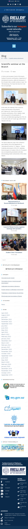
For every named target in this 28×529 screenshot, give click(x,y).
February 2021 (6, 345)
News (14, 71)
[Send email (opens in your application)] (18, 4)
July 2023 (4, 317)
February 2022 (6, 336)
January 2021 (5, 347)
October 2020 (5, 354)
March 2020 (5, 362)
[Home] (1, 58)
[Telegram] (20, 4)
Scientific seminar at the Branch (16, 58)
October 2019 (5, 373)
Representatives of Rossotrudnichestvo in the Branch (14, 202)
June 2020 (4, 358)
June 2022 (4, 328)
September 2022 (6, 324)
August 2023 (5, 315)
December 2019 (6, 369)
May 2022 (4, 330)
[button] (14, 46)
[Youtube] (15, 4)
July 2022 (4, 326)
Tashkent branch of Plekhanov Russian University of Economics (12, 464)
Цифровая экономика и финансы (10, 286)
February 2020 (6, 364)
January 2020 (5, 366)
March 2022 (5, 334)
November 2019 (6, 371)
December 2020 (6, 349)
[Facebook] (8, 4)
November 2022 (6, 322)
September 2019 (6, 375)
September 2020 (6, 356)
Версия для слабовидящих (15, 268)
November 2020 (6, 351)
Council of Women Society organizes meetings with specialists (14, 227)
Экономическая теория (7, 278)
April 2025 (4, 313)
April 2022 (4, 332)
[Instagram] (13, 4)
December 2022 (6, 319)
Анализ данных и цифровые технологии (12, 289)
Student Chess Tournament (14, 252)
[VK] (10, 4)
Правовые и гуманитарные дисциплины (12, 293)
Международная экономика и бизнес (11, 296)
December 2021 (6, 341)
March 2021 (5, 343)
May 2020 (4, 360)
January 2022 (5, 339)
